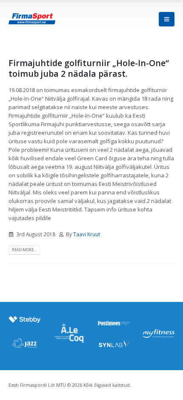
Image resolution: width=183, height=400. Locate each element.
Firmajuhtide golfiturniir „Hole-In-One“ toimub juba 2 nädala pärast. (89, 68)
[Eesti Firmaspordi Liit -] (32, 19)
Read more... (24, 249)
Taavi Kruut (86, 234)
